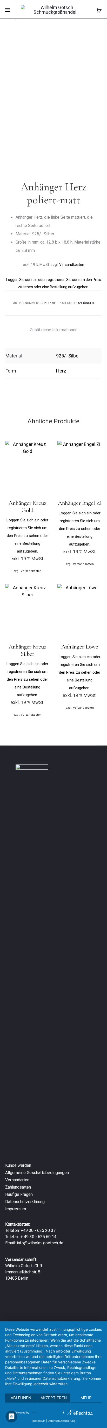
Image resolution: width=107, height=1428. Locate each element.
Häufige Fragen (19, 1194)
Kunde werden (18, 1165)
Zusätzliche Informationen (53, 329)
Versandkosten (71, 265)
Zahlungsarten (18, 1187)
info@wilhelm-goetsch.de (40, 1242)
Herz (61, 371)
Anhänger (86, 303)
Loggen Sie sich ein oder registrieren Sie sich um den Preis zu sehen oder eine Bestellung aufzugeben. (27, 536)
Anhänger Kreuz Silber (27, 650)
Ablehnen (21, 1397)
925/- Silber (68, 355)
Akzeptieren (54, 1397)
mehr (86, 1397)
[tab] (53, 330)
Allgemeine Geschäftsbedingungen (37, 1172)
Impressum (15, 1208)
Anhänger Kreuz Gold (27, 506)
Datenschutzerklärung (25, 1201)
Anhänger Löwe (79, 646)
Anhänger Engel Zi (80, 503)
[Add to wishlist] (43, 447)
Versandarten (17, 1179)
